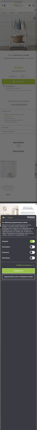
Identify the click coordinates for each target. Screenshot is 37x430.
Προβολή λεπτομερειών (24, 265)
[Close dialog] (36, 204)
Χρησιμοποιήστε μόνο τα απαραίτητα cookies (18, 276)
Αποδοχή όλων (18, 271)
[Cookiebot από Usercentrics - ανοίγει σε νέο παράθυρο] (27, 217)
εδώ (26, 235)
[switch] (32, 246)
